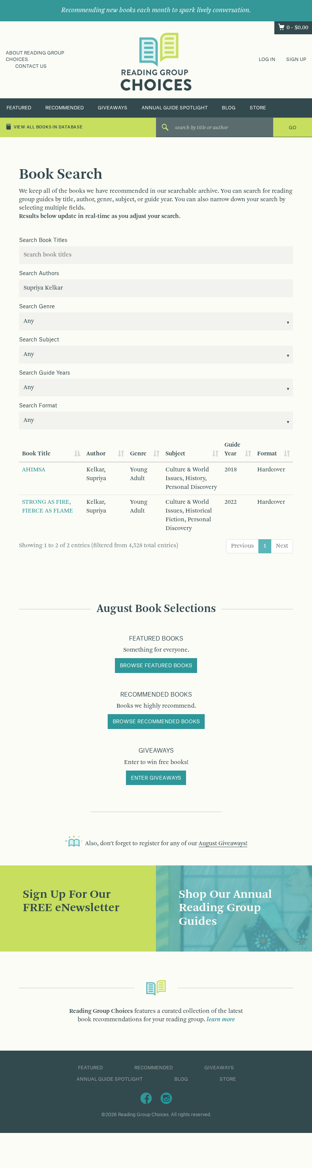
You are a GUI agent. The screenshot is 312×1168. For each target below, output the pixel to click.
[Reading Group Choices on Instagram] (166, 1098)
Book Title (36, 454)
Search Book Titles (43, 240)
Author (95, 454)
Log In (267, 59)
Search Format (38, 406)
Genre (138, 454)
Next (282, 546)
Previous (242, 546)
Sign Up (296, 59)
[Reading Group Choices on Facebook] (146, 1098)
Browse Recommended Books (156, 721)
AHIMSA (33, 470)
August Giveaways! (223, 844)
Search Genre (37, 306)
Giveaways (112, 108)
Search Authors (39, 273)
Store (258, 108)
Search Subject (39, 340)
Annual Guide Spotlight (175, 108)
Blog (229, 108)
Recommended (64, 108)
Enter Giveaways (156, 778)
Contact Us (31, 66)
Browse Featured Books (156, 665)
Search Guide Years (44, 373)
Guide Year (232, 449)
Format (267, 454)
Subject (175, 454)
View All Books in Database (48, 127)
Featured (18, 108)
